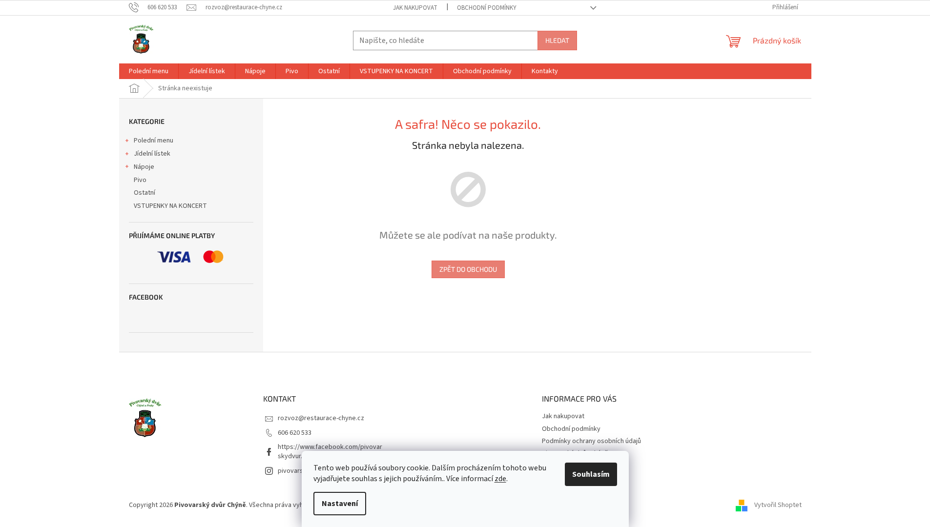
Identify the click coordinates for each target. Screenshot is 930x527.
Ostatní (144, 193)
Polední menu (153, 140)
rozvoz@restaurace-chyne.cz (321, 418)
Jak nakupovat (415, 7)
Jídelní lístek (152, 154)
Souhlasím (591, 474)
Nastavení (340, 503)
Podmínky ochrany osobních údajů (591, 441)
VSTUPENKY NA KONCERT (170, 206)
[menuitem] (148, 71)
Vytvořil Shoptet (778, 505)
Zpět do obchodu (468, 269)
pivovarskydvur (300, 471)
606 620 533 (294, 433)
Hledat (557, 40)
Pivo (140, 180)
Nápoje (144, 167)
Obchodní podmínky (487, 7)
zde (500, 478)
